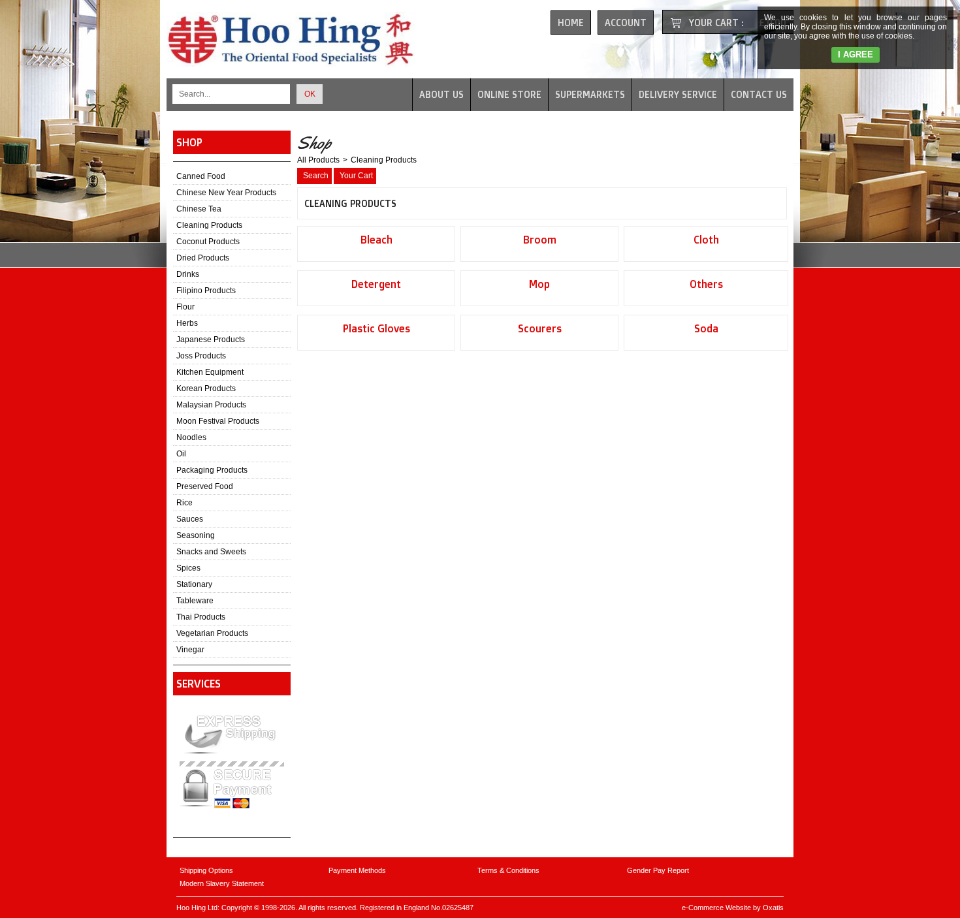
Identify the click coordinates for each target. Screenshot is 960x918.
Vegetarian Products (212, 633)
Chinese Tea (198, 209)
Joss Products (201, 355)
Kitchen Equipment (210, 372)
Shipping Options (206, 870)
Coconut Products (208, 241)
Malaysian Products (211, 404)
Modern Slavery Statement (222, 883)
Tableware (195, 600)
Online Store (509, 94)
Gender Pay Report (658, 870)
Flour (185, 306)
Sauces (189, 519)
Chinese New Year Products (226, 192)
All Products (318, 160)
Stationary (194, 584)
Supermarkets (590, 94)
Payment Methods (357, 870)
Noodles (191, 437)
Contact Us (759, 94)
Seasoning (195, 535)
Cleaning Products (209, 225)
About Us (441, 94)
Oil (181, 453)
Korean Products (206, 388)
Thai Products (200, 617)
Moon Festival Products (217, 421)
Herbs (187, 323)
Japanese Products (210, 339)
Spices (188, 568)
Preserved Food (204, 486)
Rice (184, 502)
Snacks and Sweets (211, 551)
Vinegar (190, 649)
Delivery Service (678, 94)
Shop (189, 142)
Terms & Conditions (508, 870)
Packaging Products (212, 470)
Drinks (187, 274)
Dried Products (202, 257)
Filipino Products (206, 290)
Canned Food (200, 176)
